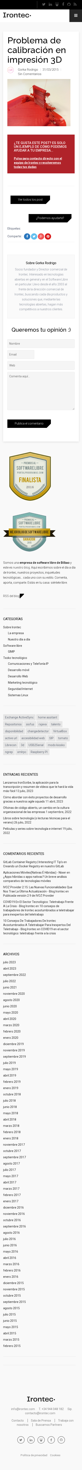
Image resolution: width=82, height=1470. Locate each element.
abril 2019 (9, 1075)
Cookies (55, 1455)
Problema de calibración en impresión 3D (36, 50)
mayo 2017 (10, 1176)
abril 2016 (9, 1258)
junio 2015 (10, 1320)
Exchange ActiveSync (19, 717)
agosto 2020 (11, 1000)
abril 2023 (9, 968)
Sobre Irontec (12, 627)
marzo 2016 (11, 1264)
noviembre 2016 (14, 1213)
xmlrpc (21, 752)
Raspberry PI (39, 752)
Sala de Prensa (41, 1420)
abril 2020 (9, 1019)
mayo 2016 (10, 1251)
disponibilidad (14, 731)
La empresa (16, 633)
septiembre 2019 (14, 1056)
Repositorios (13, 724)
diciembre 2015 (13, 1283)
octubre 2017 (12, 1151)
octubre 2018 (12, 1094)
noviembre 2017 (14, 1144)
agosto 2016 (11, 1232)
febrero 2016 (12, 1270)
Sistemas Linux (18, 695)
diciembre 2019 (13, 1044)
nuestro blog (21, 567)
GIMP (11, 651)
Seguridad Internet (20, 689)
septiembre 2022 (14, 975)
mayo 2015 (10, 1327)
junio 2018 (10, 1107)
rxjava (43, 724)
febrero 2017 (12, 1195)
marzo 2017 (11, 1188)
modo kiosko (56, 745)
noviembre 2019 (14, 1050)
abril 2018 (9, 1119)
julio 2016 (9, 1239)
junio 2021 (10, 987)
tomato (63, 738)
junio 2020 (10, 1006)
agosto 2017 (11, 1163)
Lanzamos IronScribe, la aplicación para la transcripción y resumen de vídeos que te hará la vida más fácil (38, 787)
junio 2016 (10, 1245)
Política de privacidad (34, 1455)
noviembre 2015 (14, 1289)
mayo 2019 (10, 1069)
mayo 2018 (10, 1113)
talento (56, 724)
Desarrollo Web (18, 676)
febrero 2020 (12, 1031)
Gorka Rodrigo (28, 69)
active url (11, 738)
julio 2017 (9, 1169)
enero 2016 (10, 1276)
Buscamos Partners (49, 1424)
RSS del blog (11, 596)
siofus (30, 724)
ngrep (9, 752)
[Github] (69, 4)
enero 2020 (10, 1037)
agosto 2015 (11, 1308)
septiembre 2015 (14, 1302)
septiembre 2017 (14, 1157)
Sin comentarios (29, 74)
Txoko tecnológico (15, 658)
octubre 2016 (12, 1220)
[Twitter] (43, 4)
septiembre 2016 (14, 1226)
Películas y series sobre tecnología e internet (32, 828)
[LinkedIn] (50, 4)
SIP (51, 738)
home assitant (47, 717)
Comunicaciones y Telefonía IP (28, 663)
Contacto (18, 1420)
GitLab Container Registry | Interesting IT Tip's (33, 862)
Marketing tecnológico (22, 682)
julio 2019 (9, 1063)
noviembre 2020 (14, 993)
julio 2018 (9, 1100)
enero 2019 (10, 1088)
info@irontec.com (23, 1409)
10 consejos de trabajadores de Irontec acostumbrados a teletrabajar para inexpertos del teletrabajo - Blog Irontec (37, 925)
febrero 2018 (12, 1132)
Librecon (10, 745)
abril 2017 (9, 1182)
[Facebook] (63, 4)
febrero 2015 (12, 1346)
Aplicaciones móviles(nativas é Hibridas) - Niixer (34, 872)
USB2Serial (36, 745)
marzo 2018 (11, 1125)
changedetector (38, 731)
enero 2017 (10, 1201)
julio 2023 (9, 962)
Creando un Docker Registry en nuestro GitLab (33, 866)
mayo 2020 (10, 1012)
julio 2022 (9, 981)
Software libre (12, 645)
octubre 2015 (12, 1295)
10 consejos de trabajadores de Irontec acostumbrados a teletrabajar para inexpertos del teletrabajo (38, 910)
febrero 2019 (12, 1081)
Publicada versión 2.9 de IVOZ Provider (28, 895)
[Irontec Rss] (75, 4)
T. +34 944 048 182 (51, 1409)
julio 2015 (9, 1314)
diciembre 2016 (13, 1207)
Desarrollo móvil (18, 670)
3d (22, 745)
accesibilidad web (33, 738)
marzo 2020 (11, 1025)
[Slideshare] (56, 4)
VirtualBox (60, 731)
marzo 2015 (11, 1339)
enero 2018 (10, 1138)
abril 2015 (9, 1333)
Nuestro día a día (19, 639)
